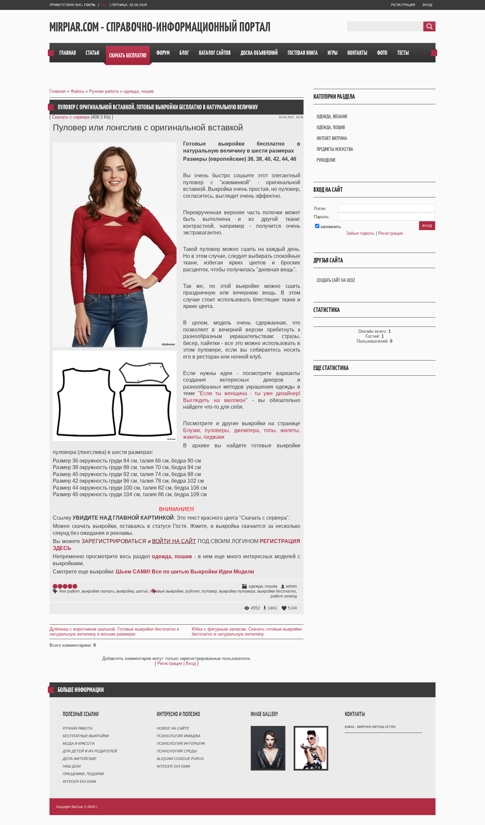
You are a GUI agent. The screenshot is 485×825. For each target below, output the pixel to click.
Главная (57, 91)
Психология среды (177, 751)
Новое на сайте (173, 728)
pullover (192, 591)
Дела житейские (79, 759)
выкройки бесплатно (276, 591)
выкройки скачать (98, 591)
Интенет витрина (332, 138)
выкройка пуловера (237, 591)
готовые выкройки (166, 591)
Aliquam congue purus (180, 759)
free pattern (69, 591)
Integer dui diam (79, 781)
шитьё (142, 591)
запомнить (330, 226)
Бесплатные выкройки (86, 736)
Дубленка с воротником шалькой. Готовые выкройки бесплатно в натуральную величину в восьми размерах (114, 631)
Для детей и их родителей (90, 751)
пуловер (209, 591)
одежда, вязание (332, 116)
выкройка (125, 591)
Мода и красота (78, 743)
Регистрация (403, 5)
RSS (103, 5)
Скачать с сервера (70, 117)
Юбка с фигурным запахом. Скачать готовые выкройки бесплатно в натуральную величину (247, 631)
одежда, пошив (138, 91)
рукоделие (326, 160)
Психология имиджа (178, 736)
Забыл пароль (360, 233)
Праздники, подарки (83, 774)
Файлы (77, 91)
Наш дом (72, 766)
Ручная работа (103, 91)
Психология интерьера (181, 743)
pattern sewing (284, 596)
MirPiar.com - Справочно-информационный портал (160, 27)
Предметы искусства (335, 149)
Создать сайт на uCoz (336, 280)
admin (291, 586)
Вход (427, 5)
